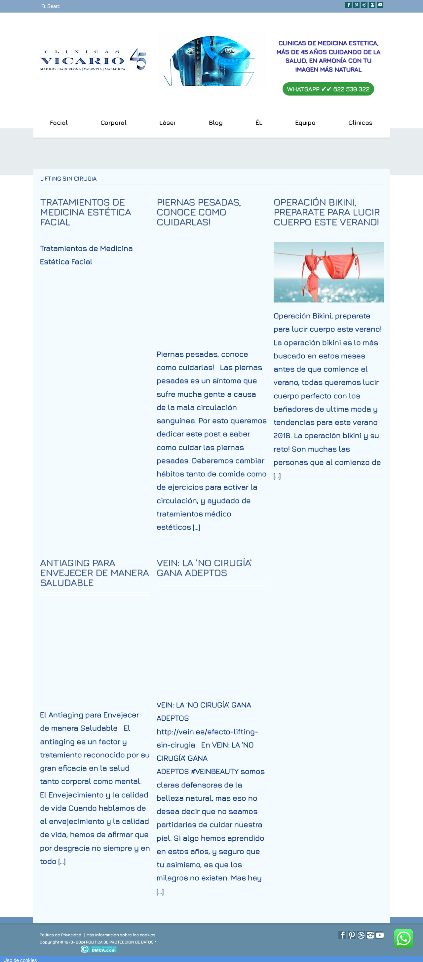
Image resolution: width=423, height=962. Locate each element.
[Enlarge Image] (212, 252)
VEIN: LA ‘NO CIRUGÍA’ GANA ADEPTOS (204, 567)
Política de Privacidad (60, 934)
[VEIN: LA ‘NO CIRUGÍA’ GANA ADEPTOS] (212, 681)
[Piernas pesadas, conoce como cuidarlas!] (212, 330)
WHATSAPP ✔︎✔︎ (328, 89)
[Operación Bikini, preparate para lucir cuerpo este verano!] (328, 291)
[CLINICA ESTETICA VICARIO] (93, 68)
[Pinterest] (356, 5)
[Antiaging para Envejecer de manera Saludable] (95, 691)
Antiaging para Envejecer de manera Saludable (94, 572)
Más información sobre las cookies (121, 934)
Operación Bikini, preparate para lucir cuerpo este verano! (327, 211)
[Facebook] (348, 5)
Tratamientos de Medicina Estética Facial (85, 211)
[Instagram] (372, 5)
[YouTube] (380, 5)
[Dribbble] (364, 5)
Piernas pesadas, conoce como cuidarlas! (199, 211)
